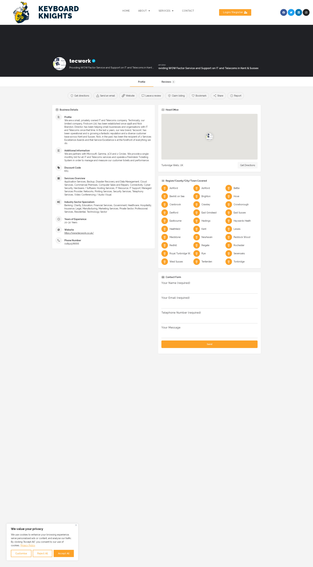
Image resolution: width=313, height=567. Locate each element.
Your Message (170, 327)
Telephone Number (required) (181, 312)
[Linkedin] (298, 12)
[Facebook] (283, 12)
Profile (141, 82)
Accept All (63, 553)
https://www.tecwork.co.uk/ (79, 233)
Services (164, 10)
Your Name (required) (175, 282)
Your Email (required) (175, 297)
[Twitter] (291, 12)
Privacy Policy (28, 545)
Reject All (42, 553)
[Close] (76, 525)
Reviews (168, 82)
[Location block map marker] (209, 136)
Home (126, 10)
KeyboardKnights (58, 12)
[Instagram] (306, 12)
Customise (21, 553)
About (142, 10)
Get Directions (247, 165)
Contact (188, 10)
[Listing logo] (59, 63)
